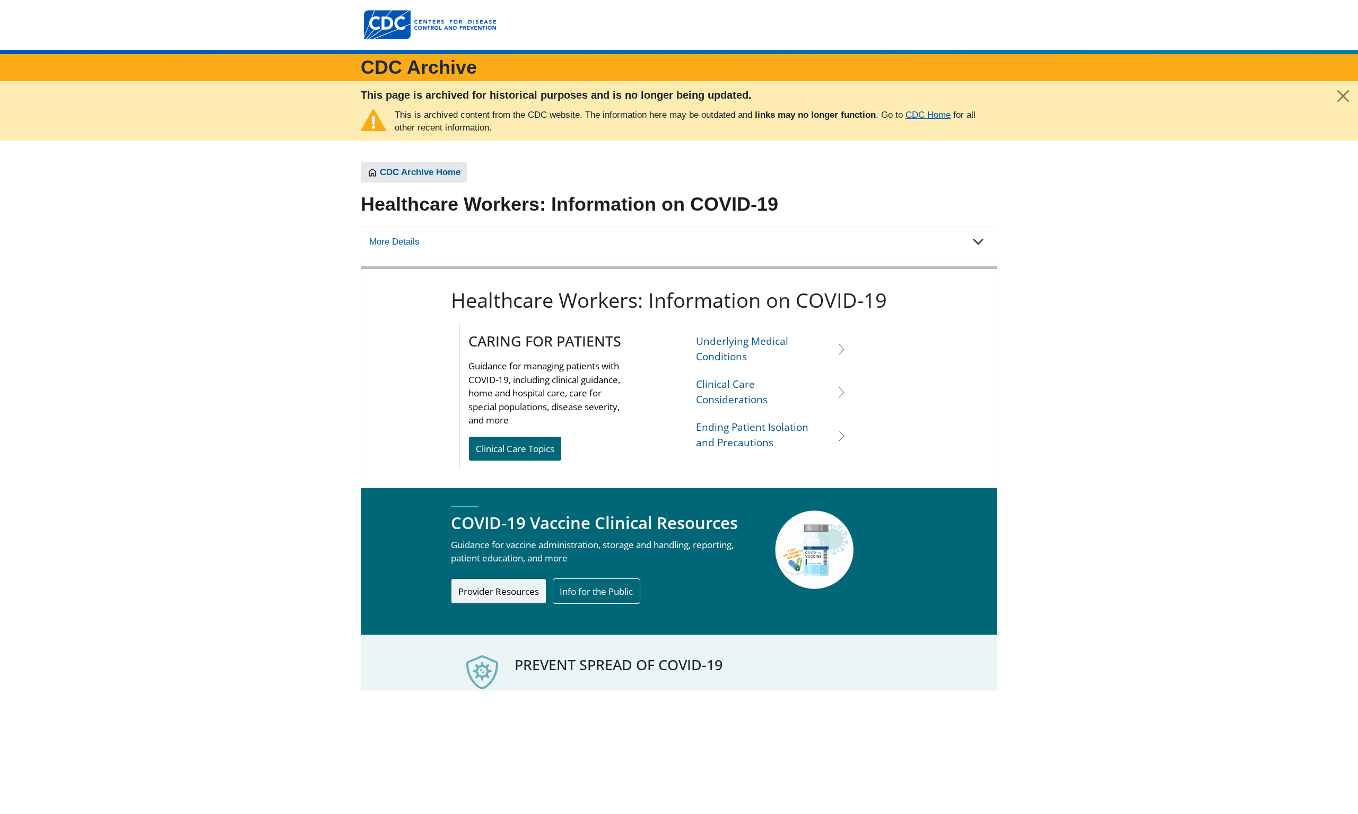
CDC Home (928, 115)
